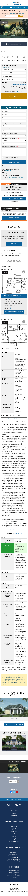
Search (2, 799)
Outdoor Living (14, 831)
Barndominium (14, 808)
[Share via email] (8, 261)
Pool (14, 833)
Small (14, 835)
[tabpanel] (14, 28)
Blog (12, 799)
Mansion (14, 830)
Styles (7, 799)
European (10, 48)
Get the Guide (14, 218)
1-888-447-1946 (14, 5)
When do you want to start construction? (12, 124)
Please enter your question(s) (10, 146)
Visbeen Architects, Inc (14, 859)
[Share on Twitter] (16, 261)
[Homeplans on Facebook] (11, 792)
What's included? (5, 67)
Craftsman (14, 810)
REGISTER (18, 7)
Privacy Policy (21, 13)
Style (6, 48)
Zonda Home (14, 877)
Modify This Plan (14, 244)
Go (18, 781)
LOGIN (23, 7)
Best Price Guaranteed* (19, 84)
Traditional (14, 815)
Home (2, 48)
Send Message (14, 162)
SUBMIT (21, 16)
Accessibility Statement (22, 891)
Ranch (14, 813)
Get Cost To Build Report (14, 199)
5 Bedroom (14, 825)
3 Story (14, 839)
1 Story (14, 836)
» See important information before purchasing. (13, 530)
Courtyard (14, 826)
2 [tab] (12, 39)
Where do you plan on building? (10, 138)
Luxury (14, 828)
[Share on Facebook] (14, 261)
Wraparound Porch (14, 841)
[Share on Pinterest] (19, 261)
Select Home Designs (14, 854)
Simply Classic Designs (14, 856)
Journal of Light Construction (14, 875)
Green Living (14, 851)
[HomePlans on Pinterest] (16, 792)
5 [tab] (18, 39)
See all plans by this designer (14, 724)
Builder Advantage (14, 872)
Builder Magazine (14, 874)
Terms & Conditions (11, 13)
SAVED (13, 7)
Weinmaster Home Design (14, 861)
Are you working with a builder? (10, 133)
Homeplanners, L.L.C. (14, 852)
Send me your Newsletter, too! (11, 157)
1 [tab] (9, 39)
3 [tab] (14, 39)
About (19, 799)
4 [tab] (16, 39)
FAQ (16, 799)
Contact (25, 799)
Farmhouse (14, 812)
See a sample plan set (14, 419)
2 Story (14, 838)
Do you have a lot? (6, 128)
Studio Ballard (14, 857)
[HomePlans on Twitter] (14, 792)
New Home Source (14, 870)
